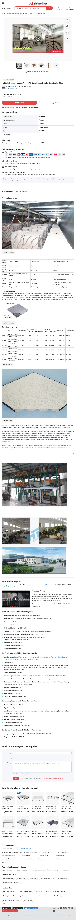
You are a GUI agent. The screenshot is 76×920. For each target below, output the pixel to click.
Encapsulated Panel (43, 855)
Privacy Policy (66, 915)
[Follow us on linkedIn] (54, 911)
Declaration (57, 915)
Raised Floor (18, 657)
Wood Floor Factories (59, 891)
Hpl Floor (22, 896)
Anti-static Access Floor (8, 855)
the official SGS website (45, 585)
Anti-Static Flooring (37, 657)
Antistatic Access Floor (35, 896)
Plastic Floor (32, 878)
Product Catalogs (28, 848)
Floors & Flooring (29, 13)
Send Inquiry (19, 103)
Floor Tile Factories (8, 891)
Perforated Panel (15, 659)
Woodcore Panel (60, 855)
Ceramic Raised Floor (62, 852)
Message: (9, 763)
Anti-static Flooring (41, 13)
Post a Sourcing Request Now (53, 778)
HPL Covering (60, 859)
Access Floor (27, 657)
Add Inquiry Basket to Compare (38, 72)
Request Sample (33, 107)
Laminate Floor (6, 859)
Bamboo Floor (21, 878)
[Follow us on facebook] (61, 908)
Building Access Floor (9, 896)
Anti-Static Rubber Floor (47, 878)
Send (15, 778)
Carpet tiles (41, 859)
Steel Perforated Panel (44, 852)
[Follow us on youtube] (69, 908)
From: (10, 753)
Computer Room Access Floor (11, 900)
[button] (3, 3)
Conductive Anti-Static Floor (11, 882)
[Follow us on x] (64, 908)
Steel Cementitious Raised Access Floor (13, 852)
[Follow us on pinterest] (72, 908)
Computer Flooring (32, 659)
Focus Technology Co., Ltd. (25, 915)
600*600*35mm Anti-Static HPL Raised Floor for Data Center (23, 833)
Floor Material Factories (25, 891)
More (3, 904)
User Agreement (48, 915)
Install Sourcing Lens (11, 911)
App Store (6, 908)
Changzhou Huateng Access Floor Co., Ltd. (18, 86)
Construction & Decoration (15, 13)
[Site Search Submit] (49, 8)
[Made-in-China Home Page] (38, 3)
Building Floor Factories (42, 891)
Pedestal (23, 659)
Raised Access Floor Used (53, 896)
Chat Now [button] (57, 103)
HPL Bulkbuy (28, 900)
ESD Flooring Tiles (63, 878)
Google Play (17, 908)
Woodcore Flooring (50, 657)
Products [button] (18, 8)
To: (11, 758)
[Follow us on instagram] (66, 908)
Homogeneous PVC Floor (27, 859)
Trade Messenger (31, 908)
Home (3, 13)
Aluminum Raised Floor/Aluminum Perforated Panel (29, 852)
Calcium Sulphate (25, 855)
